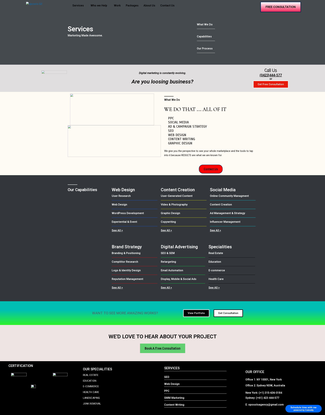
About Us (149, 5)
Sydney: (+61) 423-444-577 (262, 397)
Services (78, 5)
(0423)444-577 (271, 75)
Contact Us (167, 5)
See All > (117, 230)
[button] (79, 5)
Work (117, 5)
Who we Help (99, 5)
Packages (132, 5)
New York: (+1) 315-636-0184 (263, 392)
